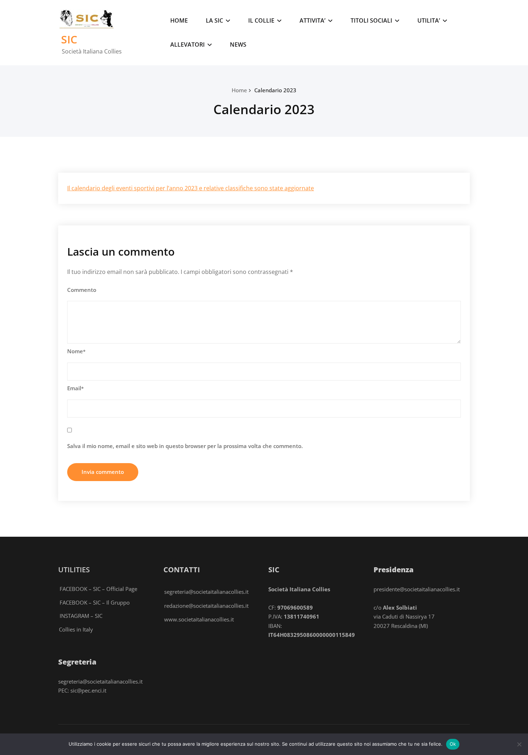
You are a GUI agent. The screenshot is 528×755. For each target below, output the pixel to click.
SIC (69, 39)
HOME (179, 20)
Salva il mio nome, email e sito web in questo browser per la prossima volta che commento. (185, 445)
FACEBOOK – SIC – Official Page (98, 588)
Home (239, 90)
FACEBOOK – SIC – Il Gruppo (95, 602)
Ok (453, 744)
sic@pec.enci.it (88, 690)
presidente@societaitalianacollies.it (417, 589)
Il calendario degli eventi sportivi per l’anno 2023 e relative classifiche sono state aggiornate (190, 188)
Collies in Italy (76, 629)
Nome (76, 351)
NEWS (238, 44)
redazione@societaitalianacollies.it (206, 605)
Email (75, 388)
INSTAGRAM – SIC (81, 615)
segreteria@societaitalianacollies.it (206, 591)
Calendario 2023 (275, 90)
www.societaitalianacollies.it (199, 619)
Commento (81, 289)
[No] (519, 744)
